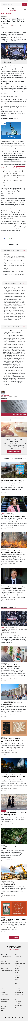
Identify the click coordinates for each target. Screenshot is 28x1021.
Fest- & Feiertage (4, 994)
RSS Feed (17, 1007)
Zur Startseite (14, 937)
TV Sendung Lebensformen (7, 970)
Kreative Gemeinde (19, 994)
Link (24, 250)
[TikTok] (15, 1017)
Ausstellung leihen (19, 990)
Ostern (2, 997)
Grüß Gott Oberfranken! (6, 956)
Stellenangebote (18, 966)
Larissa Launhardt (7, 26)
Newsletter (17, 973)
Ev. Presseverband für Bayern (19, 982)
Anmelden (25, 1)
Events (16, 997)
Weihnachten (4, 1001)
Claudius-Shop (18, 956)
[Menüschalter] (24, 8)
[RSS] (22, 1017)
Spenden (17, 1010)
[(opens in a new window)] (5, 1017)
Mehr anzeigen (4, 398)
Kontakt (16, 968)
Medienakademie (19, 992)
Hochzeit (3, 1008)
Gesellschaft (9, 13)
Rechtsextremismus (5, 420)
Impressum (17, 977)
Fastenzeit (3, 992)
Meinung (7, 418)
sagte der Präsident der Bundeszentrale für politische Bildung (13, 167)
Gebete (16, 999)
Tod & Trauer (3, 1011)
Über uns (17, 979)
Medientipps (3, 961)
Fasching (3, 990)
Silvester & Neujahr (5, 999)
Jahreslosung (18, 1001)
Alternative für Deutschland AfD (17, 418)
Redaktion (17, 970)
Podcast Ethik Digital (5, 963)
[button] (3, 30)
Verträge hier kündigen (20, 963)
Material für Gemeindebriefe (18, 1004)
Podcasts (3, 966)
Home (2, 13)
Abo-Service (17, 959)
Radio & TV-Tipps (4, 968)
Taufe (2, 1004)
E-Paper (16, 961)
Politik (2, 418)
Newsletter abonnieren (14, 451)
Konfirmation (4, 1006)
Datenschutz (17, 975)
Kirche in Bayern (4, 959)
